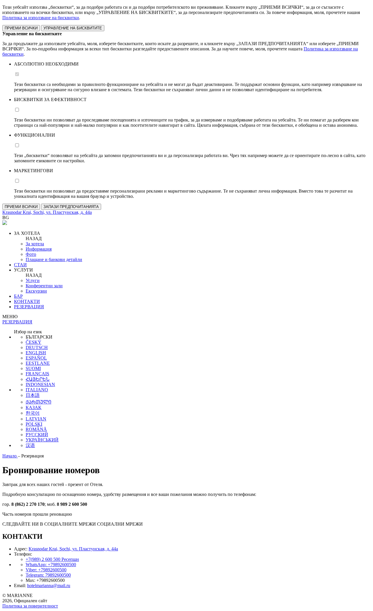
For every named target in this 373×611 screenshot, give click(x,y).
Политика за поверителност (30, 605)
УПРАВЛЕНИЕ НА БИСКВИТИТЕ (72, 28)
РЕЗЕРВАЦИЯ (29, 306)
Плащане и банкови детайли (54, 259)
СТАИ (20, 264)
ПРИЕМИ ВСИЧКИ (21, 28)
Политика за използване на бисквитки (40, 17)
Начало (10, 455)
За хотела (35, 243)
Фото (31, 254)
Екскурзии (36, 290)
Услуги (33, 280)
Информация (39, 248)
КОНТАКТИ (27, 301)
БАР (18, 296)
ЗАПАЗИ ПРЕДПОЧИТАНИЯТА (71, 207)
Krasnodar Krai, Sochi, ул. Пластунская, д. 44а (73, 548)
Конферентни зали (44, 285)
